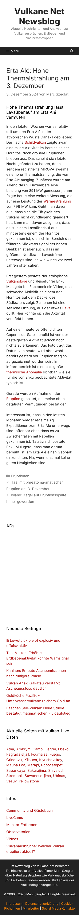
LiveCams (14, 818)
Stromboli (14, 776)
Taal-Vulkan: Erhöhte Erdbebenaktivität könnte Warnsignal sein (37, 658)
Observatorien (18, 832)
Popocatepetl (52, 765)
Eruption (13, 399)
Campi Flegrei (44, 749)
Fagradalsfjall (17, 754)
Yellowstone (29, 781)
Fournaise (39, 754)
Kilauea (30, 760)
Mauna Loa (15, 765)
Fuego (55, 754)
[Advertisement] (39, 574)
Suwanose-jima (38, 776)
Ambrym (23, 749)
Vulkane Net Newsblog (39, 16)
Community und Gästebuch (29, 810)
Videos (12, 839)
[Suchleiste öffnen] (71, 51)
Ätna (10, 749)
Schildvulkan (35, 142)
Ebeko (63, 749)
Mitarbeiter (31, 908)
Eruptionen (20, 476)
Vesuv (11, 781)
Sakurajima (36, 770)
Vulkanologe (16, 281)
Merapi (33, 765)
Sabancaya (15, 770)
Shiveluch (56, 770)
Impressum (14, 904)
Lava (66, 308)
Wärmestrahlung (57, 201)
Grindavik (14, 760)
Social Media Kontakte (58, 908)
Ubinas (59, 776)
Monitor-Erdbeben (21, 825)
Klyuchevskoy (50, 760)
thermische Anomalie (24, 372)
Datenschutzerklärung (41, 904)
